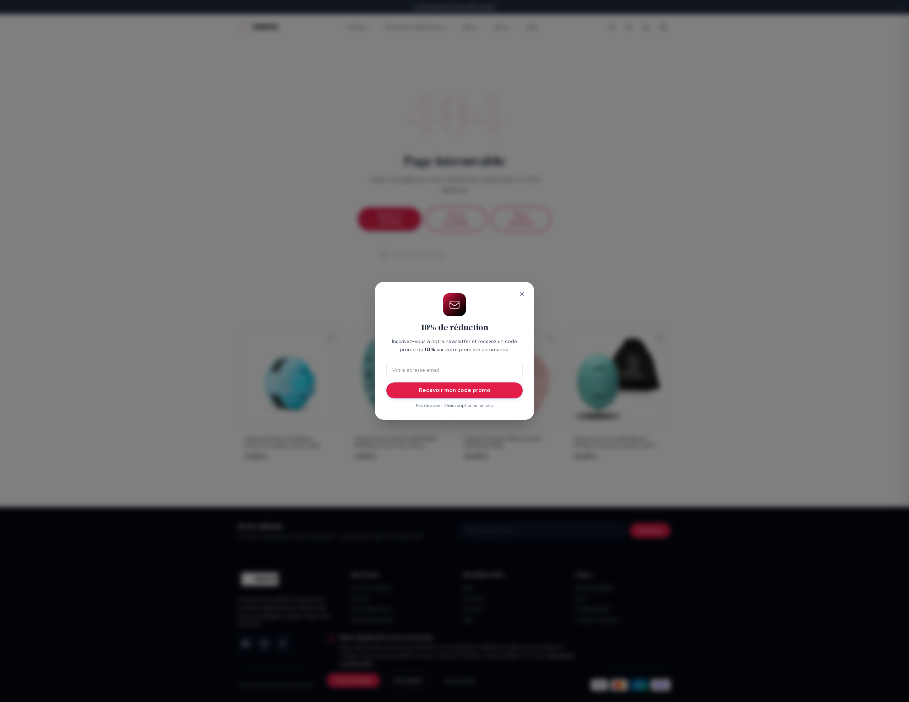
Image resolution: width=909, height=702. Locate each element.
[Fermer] (522, 294)
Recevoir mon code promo (454, 390)
